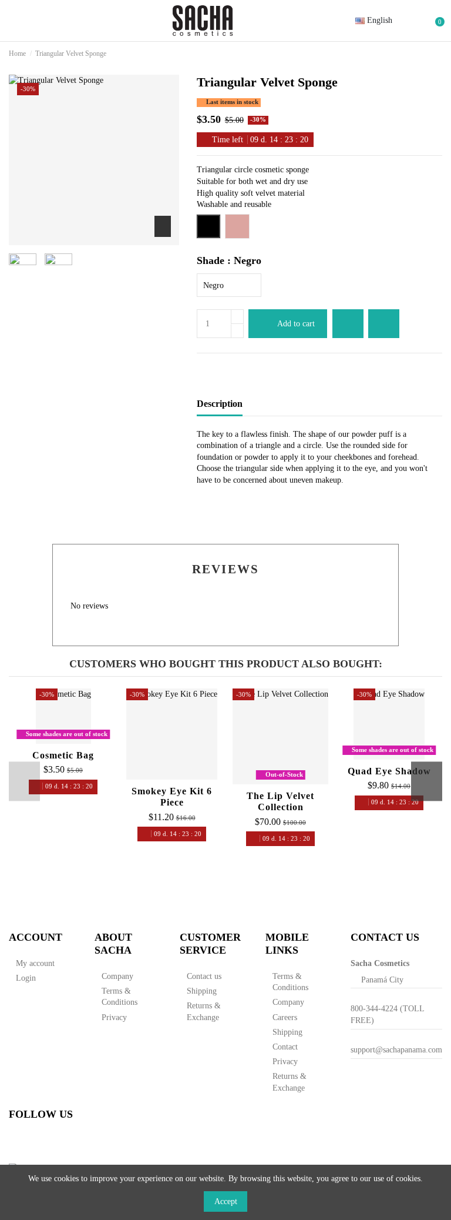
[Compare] (63, 739)
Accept (225, 1201)
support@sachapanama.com (396, 1049)
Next (426, 781)
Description (220, 404)
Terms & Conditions (119, 997)
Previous (24, 781)
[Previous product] (426, 53)
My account (35, 963)
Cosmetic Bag (63, 755)
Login (26, 978)
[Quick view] (77, 739)
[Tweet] (214, 367)
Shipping (202, 991)
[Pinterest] (236, 367)
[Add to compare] (383, 323)
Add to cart (296, 323)
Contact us (204, 976)
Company (117, 976)
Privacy (114, 1017)
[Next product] (437, 53)
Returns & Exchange (204, 1011)
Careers (284, 1017)
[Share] (202, 367)
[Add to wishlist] (348, 323)
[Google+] (225, 367)
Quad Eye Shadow (389, 771)
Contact (285, 1046)
